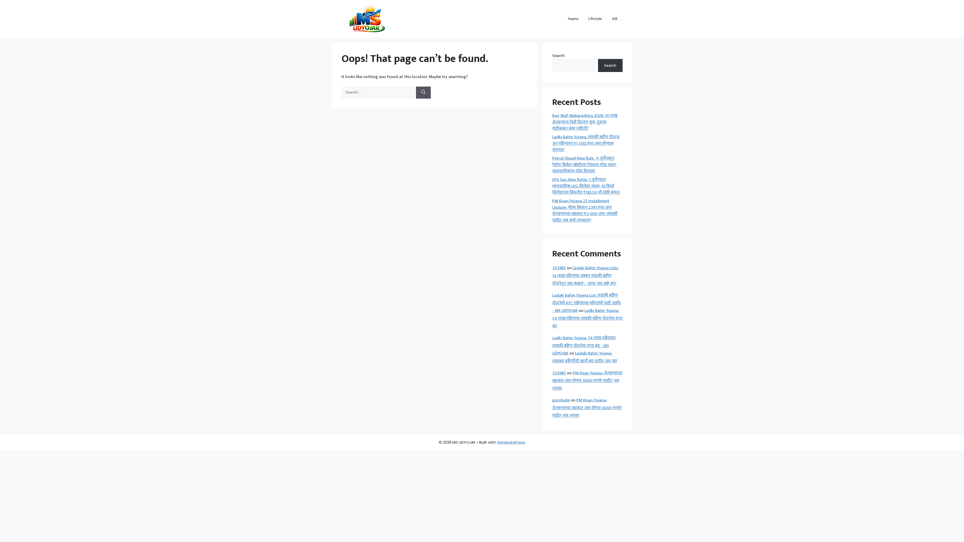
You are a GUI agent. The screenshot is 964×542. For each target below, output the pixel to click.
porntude (561, 400)
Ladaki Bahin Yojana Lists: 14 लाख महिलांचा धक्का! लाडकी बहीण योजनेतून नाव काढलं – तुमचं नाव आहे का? (585, 275)
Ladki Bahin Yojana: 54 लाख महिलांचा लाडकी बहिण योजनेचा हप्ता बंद (587, 318)
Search (558, 55)
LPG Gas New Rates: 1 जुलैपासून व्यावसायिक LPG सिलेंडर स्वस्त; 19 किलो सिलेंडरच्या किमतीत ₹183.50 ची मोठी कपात (586, 186)
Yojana (573, 19)
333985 (559, 268)
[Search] (423, 93)
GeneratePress (511, 442)
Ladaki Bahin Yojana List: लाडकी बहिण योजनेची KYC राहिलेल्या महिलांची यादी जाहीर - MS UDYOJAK (586, 303)
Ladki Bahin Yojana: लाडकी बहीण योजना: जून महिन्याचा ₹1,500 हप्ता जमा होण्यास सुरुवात (586, 143)
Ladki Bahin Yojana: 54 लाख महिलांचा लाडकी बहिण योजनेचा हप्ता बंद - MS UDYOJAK (584, 345)
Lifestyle (595, 19)
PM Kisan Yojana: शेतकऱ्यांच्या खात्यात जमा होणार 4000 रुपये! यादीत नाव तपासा (587, 381)
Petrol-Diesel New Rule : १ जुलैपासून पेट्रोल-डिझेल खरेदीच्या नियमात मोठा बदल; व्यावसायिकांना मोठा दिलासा (584, 165)
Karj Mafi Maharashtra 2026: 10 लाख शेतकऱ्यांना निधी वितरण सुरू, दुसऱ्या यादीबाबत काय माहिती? (584, 122)
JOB (615, 19)
